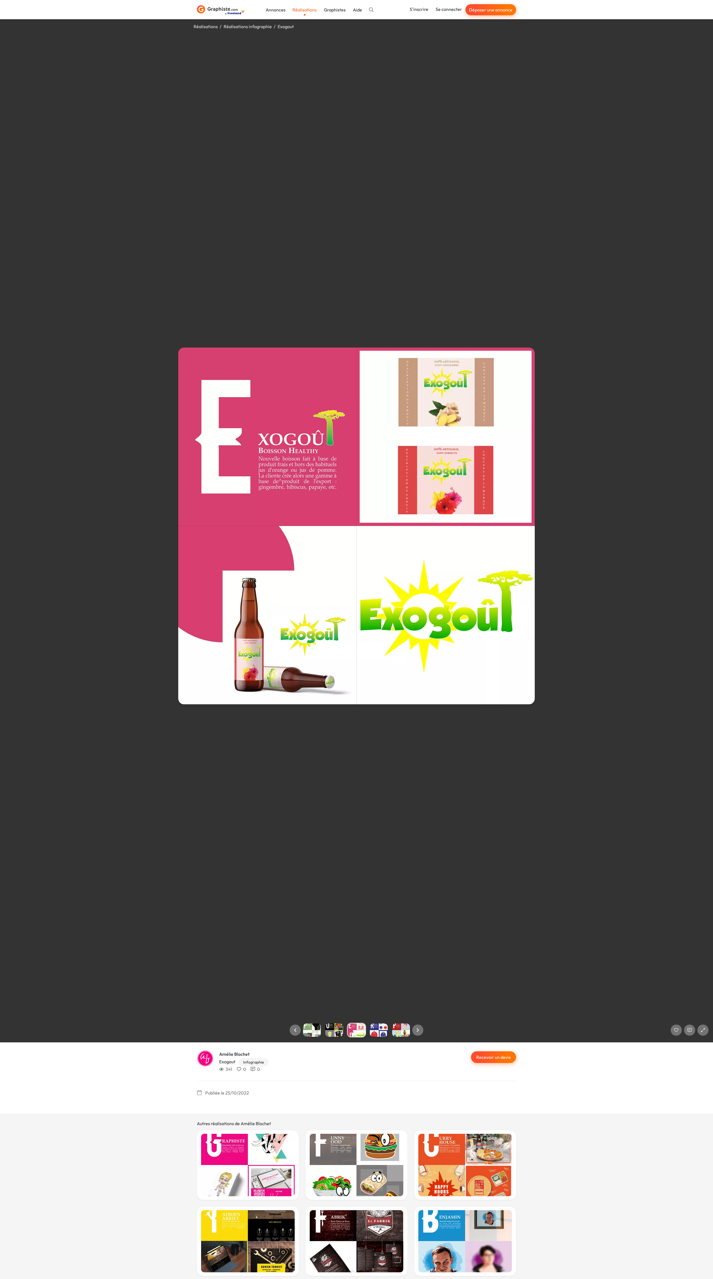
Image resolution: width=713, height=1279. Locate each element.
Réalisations (304, 10)
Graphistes (335, 10)
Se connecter (449, 9)
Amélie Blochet (234, 1054)
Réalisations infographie (248, 26)
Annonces (275, 10)
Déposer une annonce (490, 10)
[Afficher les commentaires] (689, 1030)
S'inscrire (419, 9)
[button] (295, 1030)
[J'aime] (676, 1030)
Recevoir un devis (493, 1057)
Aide (357, 10)
